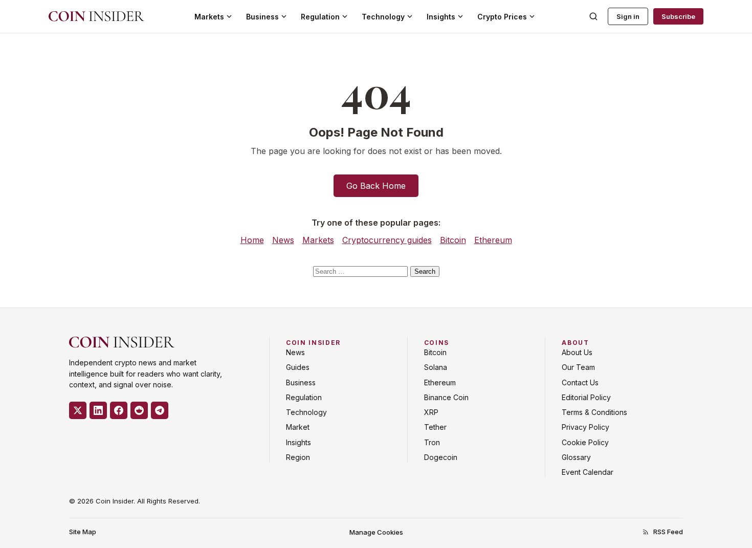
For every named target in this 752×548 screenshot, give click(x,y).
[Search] (593, 16)
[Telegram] (159, 410)
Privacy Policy (585, 427)
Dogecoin (440, 457)
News (283, 240)
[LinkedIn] (98, 410)
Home (252, 240)
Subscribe (678, 16)
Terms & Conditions (594, 412)
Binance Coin (446, 397)
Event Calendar (587, 472)
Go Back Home (376, 186)
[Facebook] (118, 410)
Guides (297, 367)
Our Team (578, 367)
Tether (435, 427)
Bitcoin (453, 240)
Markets (209, 16)
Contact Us (580, 382)
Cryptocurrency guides (387, 240)
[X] (77, 410)
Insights (441, 16)
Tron (432, 442)
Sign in (627, 16)
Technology (383, 16)
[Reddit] (139, 410)
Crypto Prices (502, 16)
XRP (431, 412)
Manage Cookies (376, 532)
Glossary (576, 457)
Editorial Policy (586, 397)
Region (298, 457)
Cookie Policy (585, 442)
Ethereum (493, 240)
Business (262, 16)
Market (297, 427)
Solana (435, 367)
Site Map (82, 532)
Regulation (320, 16)
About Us (577, 352)
